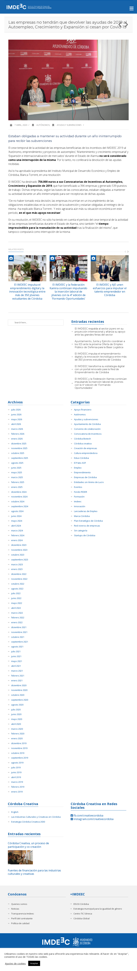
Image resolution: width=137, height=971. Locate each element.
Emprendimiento (82, 472)
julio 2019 (16, 767)
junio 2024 (16, 516)
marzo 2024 (17, 530)
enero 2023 (17, 569)
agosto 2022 (17, 588)
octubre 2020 (17, 695)
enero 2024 (17, 540)
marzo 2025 (17, 477)
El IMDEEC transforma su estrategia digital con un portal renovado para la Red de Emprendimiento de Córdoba (99, 369)
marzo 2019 (17, 782)
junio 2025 (16, 467)
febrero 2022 (17, 617)
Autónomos (43, 125)
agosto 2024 (17, 511)
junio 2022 (16, 598)
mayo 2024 (16, 520)
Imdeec (77, 501)
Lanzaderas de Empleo (85, 511)
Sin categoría (80, 530)
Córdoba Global (82, 918)
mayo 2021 (16, 661)
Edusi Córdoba (81, 458)
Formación (79, 496)
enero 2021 (17, 680)
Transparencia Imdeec (22, 913)
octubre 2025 (17, 453)
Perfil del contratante (22, 918)
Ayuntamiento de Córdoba (87, 424)
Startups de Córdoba (84, 535)
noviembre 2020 (19, 690)
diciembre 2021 (18, 627)
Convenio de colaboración (87, 429)
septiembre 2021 (19, 641)
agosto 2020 (17, 704)
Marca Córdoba (82, 516)
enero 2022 (17, 622)
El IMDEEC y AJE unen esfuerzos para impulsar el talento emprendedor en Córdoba (109, 290)
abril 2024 (16, 525)
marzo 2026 (17, 429)
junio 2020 (16, 714)
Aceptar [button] (34, 963)
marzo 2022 (17, 612)
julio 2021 (16, 651)
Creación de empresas (85, 448)
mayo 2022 (16, 603)
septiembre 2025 (19, 458)
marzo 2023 (17, 564)
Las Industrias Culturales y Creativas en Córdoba (36, 816)
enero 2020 (17, 738)
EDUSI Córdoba (81, 904)
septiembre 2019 (19, 757)
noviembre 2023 (19, 549)
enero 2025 (17, 487)
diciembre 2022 (18, 574)
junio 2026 (16, 414)
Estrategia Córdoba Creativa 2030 (28, 821)
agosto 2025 (17, 462)
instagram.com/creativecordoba (93, 819)
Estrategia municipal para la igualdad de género (98, 908)
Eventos (78, 487)
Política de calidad (20, 923)
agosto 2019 (17, 762)
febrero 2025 (17, 482)
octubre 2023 (17, 554)
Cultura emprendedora (85, 453)
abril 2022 (16, 608)
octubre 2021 (17, 637)
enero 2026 (17, 438)
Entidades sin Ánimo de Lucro (89, 482)
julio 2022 (16, 593)
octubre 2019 (17, 753)
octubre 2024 (17, 501)
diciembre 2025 (18, 443)
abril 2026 (16, 424)
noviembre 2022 (19, 579)
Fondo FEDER (80, 492)
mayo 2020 (16, 719)
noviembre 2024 (19, 496)
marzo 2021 (17, 670)
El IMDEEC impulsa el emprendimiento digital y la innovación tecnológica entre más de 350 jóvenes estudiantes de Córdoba (27, 291)
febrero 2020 (17, 733)
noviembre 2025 (19, 448)
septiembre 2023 (19, 559)
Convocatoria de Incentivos (88, 433)
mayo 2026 (16, 419)
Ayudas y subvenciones (69, 125)
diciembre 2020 (18, 685)
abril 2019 (16, 777)
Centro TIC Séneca (83, 913)
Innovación (79, 506)
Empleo (78, 467)
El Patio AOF (80, 462)
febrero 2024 (17, 535)
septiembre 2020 (19, 699)
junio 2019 (16, 772)
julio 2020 (16, 709)
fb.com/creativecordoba (88, 815)
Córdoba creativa (83, 443)
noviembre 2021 (19, 632)
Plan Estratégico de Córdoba (88, 520)
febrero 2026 (17, 433)
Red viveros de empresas (87, 525)
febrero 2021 (17, 675)
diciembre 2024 (18, 492)
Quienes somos (19, 904)
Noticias (15, 908)
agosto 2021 (17, 646)
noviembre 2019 (19, 748)
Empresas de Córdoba (85, 477)
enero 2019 (17, 791)
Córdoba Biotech (82, 438)
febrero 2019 (17, 786)
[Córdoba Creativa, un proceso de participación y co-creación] (20, 857)
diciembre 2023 (18, 545)
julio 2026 (16, 409)
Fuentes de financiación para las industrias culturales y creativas (34, 872)
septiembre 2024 (19, 506)
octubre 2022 (17, 583)
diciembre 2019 (18, 743)
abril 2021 (16, 666)
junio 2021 (16, 656)
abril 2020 (16, 724)
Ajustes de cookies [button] (15, 963)
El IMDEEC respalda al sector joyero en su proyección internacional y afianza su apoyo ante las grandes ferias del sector (100, 331)
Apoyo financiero (82, 409)
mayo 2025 (16, 472)
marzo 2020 (17, 728)
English (14, 812)
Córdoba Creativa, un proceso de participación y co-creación (28, 845)
